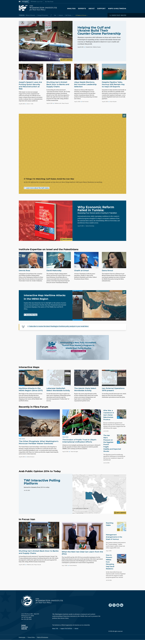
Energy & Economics (43, 15)
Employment (22, 637)
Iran (55, 15)
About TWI (55, 628)
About (92, 8)
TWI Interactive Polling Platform (42, 482)
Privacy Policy (31, 637)
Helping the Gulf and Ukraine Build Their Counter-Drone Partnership (99, 30)
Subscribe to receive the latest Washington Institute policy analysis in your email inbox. (59, 326)
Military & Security (30, 15)
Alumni (76, 628)
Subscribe (24, 628)
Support (101, 8)
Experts (82, 8)
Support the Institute (66, 628)
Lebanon (60, 15)
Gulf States (68, 15)
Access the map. (31, 315)
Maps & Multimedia (117, 8)
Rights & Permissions (42, 637)
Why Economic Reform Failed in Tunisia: (96, 209)
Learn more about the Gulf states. (37, 188)
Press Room (24, 627)
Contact (23, 625)
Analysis (71, 8)
